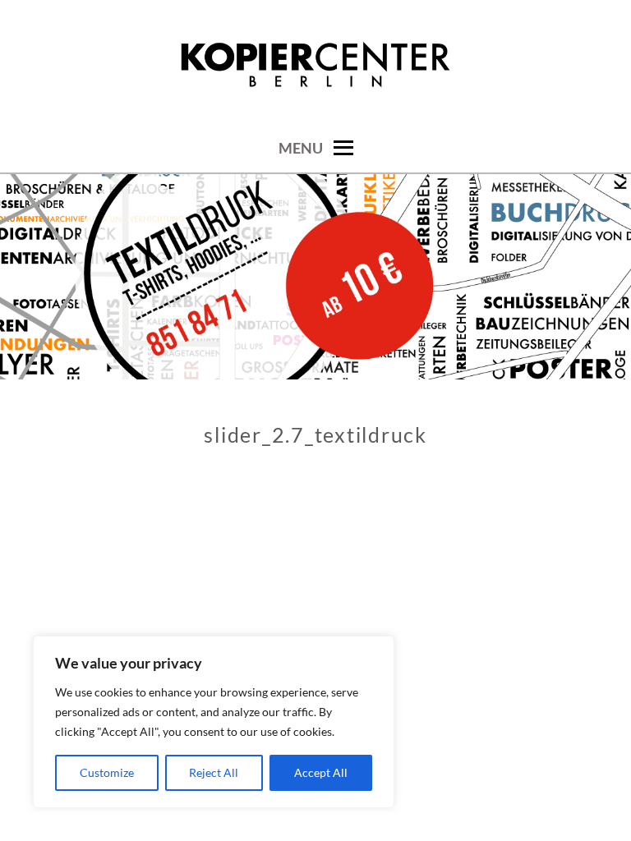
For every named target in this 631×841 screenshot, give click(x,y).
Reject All (213, 772)
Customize (107, 772)
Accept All (321, 772)
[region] (213, 722)
